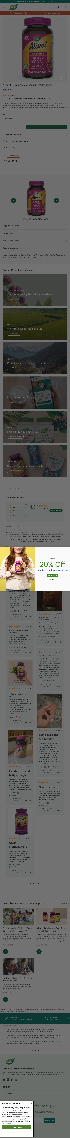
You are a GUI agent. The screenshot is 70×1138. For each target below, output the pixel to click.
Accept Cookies (17, 1127)
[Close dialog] (67, 549)
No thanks (52, 579)
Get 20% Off (52, 575)
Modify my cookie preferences (16, 1131)
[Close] (31, 1103)
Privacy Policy (8, 1123)
